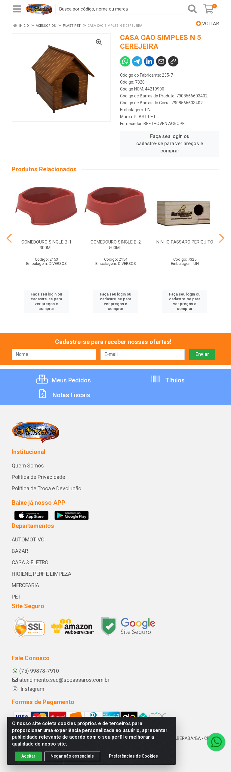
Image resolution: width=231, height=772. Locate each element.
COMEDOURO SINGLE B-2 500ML (116, 244)
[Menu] (17, 9)
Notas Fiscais (70, 395)
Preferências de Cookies (133, 756)
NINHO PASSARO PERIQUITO (184, 242)
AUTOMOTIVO (28, 540)
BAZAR (20, 551)
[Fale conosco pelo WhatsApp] (216, 742)
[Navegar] (9, 238)
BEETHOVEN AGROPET (165, 123)
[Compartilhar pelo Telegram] (137, 61)
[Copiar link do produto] (173, 61)
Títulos (174, 380)
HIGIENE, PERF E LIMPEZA (41, 574)
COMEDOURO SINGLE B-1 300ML (46, 244)
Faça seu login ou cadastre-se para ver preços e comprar (169, 143)
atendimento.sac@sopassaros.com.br (64, 680)
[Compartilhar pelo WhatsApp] (125, 61)
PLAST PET (145, 116)
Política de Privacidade (38, 477)
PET (16, 597)
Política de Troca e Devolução (46, 489)
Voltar (210, 23)
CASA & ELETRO (30, 562)
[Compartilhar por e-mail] (161, 61)
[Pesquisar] (192, 9)
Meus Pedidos (70, 380)
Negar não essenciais (72, 756)
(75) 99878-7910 (39, 671)
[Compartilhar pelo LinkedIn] (149, 61)
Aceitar (28, 756)
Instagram (31, 689)
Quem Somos (28, 466)
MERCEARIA (25, 585)
